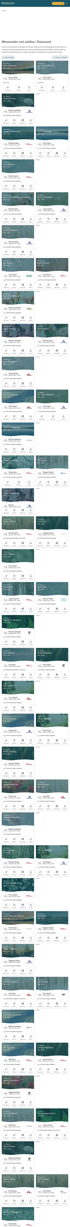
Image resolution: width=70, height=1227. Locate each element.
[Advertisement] (35, 24)
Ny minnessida (57, 3)
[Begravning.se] (26, 3)
